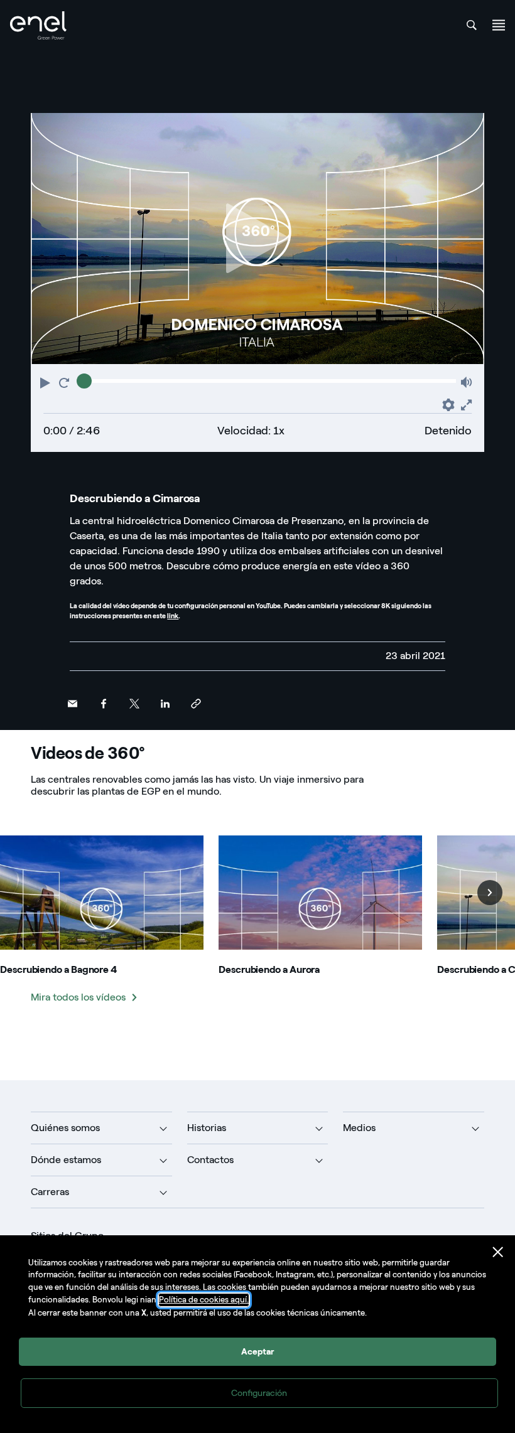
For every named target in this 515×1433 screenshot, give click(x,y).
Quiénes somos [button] (65, 1128)
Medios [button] (359, 1128)
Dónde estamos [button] (66, 1160)
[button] (46, 381)
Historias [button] (206, 1128)
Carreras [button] (50, 1192)
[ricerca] (471, 25)
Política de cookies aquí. (204, 1299)
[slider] (84, 381)
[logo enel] (38, 25)
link (172, 616)
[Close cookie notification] (498, 1252)
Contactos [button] (210, 1160)
